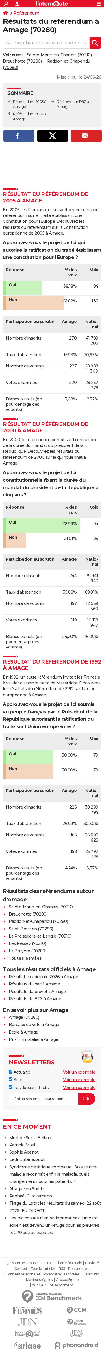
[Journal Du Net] (27, 1322)
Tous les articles (43, 1269)
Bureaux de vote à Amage (34, 1024)
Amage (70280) (24, 1017)
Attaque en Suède (26, 1188)
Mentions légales (39, 1280)
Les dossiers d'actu (30, 1087)
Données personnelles (22, 1274)
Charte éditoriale (68, 1263)
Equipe (46, 1263)
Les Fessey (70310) (27, 943)
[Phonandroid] (76, 1345)
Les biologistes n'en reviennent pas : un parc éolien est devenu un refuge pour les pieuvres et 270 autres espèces (54, 1225)
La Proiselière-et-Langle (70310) (40, 936)
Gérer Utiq (91, 1274)
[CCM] (76, 1310)
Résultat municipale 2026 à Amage (43, 976)
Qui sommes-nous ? (21, 1263)
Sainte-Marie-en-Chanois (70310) (59, 54)
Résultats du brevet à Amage (37, 991)
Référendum (26, 13)
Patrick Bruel (22, 1145)
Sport (18, 1079)
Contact (20, 1269)
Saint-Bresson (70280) (31, 928)
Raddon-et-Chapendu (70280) (38, 921)
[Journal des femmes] (27, 1310)
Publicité (92, 1263)
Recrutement (79, 1269)
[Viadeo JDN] (76, 1333)
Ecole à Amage (23, 1032)
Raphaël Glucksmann (30, 1196)
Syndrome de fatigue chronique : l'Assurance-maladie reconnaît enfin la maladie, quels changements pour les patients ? (53, 1174)
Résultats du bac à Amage (34, 984)
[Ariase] (27, 1345)
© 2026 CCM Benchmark (52, 1285)
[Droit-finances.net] (76, 1322)
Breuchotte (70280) (22, 61)
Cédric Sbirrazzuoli (27, 1159)
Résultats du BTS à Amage (35, 998)
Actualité (21, 1072)
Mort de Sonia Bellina (30, 1137)
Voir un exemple (79, 1072)
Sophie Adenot (24, 1152)
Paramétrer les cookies (61, 1274)
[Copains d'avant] (27, 1333)
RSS (62, 1269)
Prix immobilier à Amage (33, 1039)
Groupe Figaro (67, 1280)
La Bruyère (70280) (27, 951)
